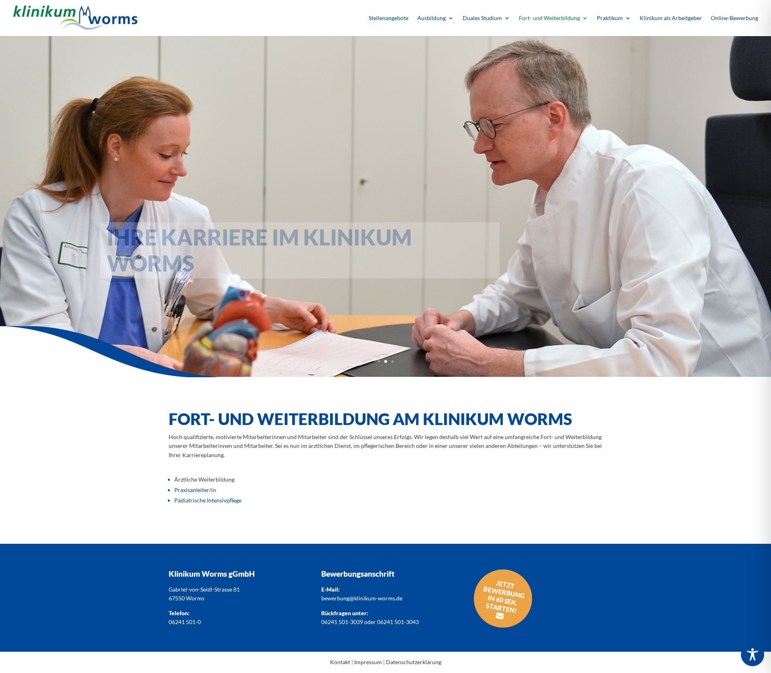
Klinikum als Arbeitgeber (671, 18)
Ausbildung (431, 18)
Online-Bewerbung (734, 18)
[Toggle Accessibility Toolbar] (752, 654)
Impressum (368, 662)
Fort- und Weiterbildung (549, 18)
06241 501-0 (185, 621)
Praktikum (610, 18)
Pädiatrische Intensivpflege (207, 500)
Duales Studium (482, 18)
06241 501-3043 (398, 621)
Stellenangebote (388, 18)
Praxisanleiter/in (195, 489)
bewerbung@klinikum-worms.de (361, 598)
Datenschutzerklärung (413, 662)
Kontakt (340, 662)
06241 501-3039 (342, 621)
